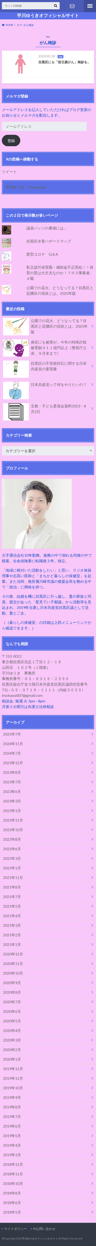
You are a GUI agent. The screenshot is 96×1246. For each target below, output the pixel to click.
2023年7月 (12, 782)
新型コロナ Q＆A (42, 254)
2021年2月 (12, 935)
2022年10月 (13, 829)
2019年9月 (12, 1097)
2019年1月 (12, 1154)
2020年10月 (13, 973)
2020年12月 (13, 954)
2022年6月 (12, 849)
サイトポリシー (15, 1229)
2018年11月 (13, 1174)
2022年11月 (13, 820)
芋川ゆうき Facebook (25, 187)
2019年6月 (12, 1126)
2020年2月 (12, 1049)
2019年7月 (12, 1116)
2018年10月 (13, 1183)
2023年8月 (12, 772)
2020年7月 (12, 1002)
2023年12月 (13, 762)
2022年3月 (12, 858)
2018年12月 (13, 1164)
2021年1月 (12, 944)
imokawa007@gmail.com (22, 695)
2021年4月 (12, 915)
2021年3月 (12, 925)
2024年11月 (13, 743)
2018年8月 (12, 1193)
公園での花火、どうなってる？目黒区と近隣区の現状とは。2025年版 (59, 326)
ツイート (9, 171)
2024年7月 (12, 753)
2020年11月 (13, 963)
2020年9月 (12, 982)
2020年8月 (12, 992)
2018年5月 (12, 1212)
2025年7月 (12, 734)
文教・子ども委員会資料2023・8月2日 (58, 409)
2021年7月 (12, 896)
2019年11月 (13, 1078)
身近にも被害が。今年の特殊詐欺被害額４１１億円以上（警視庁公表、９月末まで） (59, 347)
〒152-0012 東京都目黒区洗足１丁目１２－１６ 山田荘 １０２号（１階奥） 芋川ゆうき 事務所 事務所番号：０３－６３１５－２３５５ (35, 667)
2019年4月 (12, 1145)
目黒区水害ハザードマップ (48, 241)
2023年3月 (12, 801)
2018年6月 (12, 1202)
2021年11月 (13, 877)
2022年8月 (12, 839)
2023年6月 (12, 791)
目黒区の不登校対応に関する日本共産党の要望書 (59, 366)
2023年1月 (12, 810)
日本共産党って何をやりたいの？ (59, 384)
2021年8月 (12, 887)
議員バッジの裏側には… (46, 228)
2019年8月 (12, 1107)
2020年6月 (12, 1011)
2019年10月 (13, 1088)
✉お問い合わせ (44, 1229)
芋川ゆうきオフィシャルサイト (48, 15)
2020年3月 (12, 1040)
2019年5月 (12, 1135)
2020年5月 (12, 1021)
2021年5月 (12, 906)
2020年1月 (12, 1059)
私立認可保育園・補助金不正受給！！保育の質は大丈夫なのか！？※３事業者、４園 (59, 273)
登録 (11, 140)
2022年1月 (12, 868)
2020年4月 (12, 1030)
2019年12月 (13, 1068)
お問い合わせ (72, 6)
